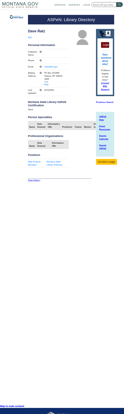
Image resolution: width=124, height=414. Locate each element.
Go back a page (106, 161)
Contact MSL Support (105, 86)
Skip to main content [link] (12, 406)
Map (46, 84)
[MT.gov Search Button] (119, 4)
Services (60, 4)
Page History (34, 180)
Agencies (74, 4)
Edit (30, 37)
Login (86, 4)
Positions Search (105, 102)
